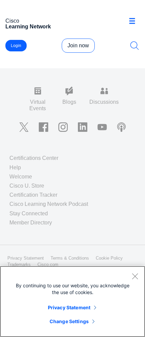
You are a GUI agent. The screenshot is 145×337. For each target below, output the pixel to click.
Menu (134, 21)
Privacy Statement (69, 307)
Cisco (28, 23)
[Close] (135, 276)
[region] (72, 301)
